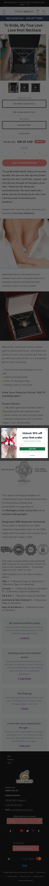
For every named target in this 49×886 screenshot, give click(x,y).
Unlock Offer (32, 449)
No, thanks (32, 455)
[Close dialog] (46, 429)
